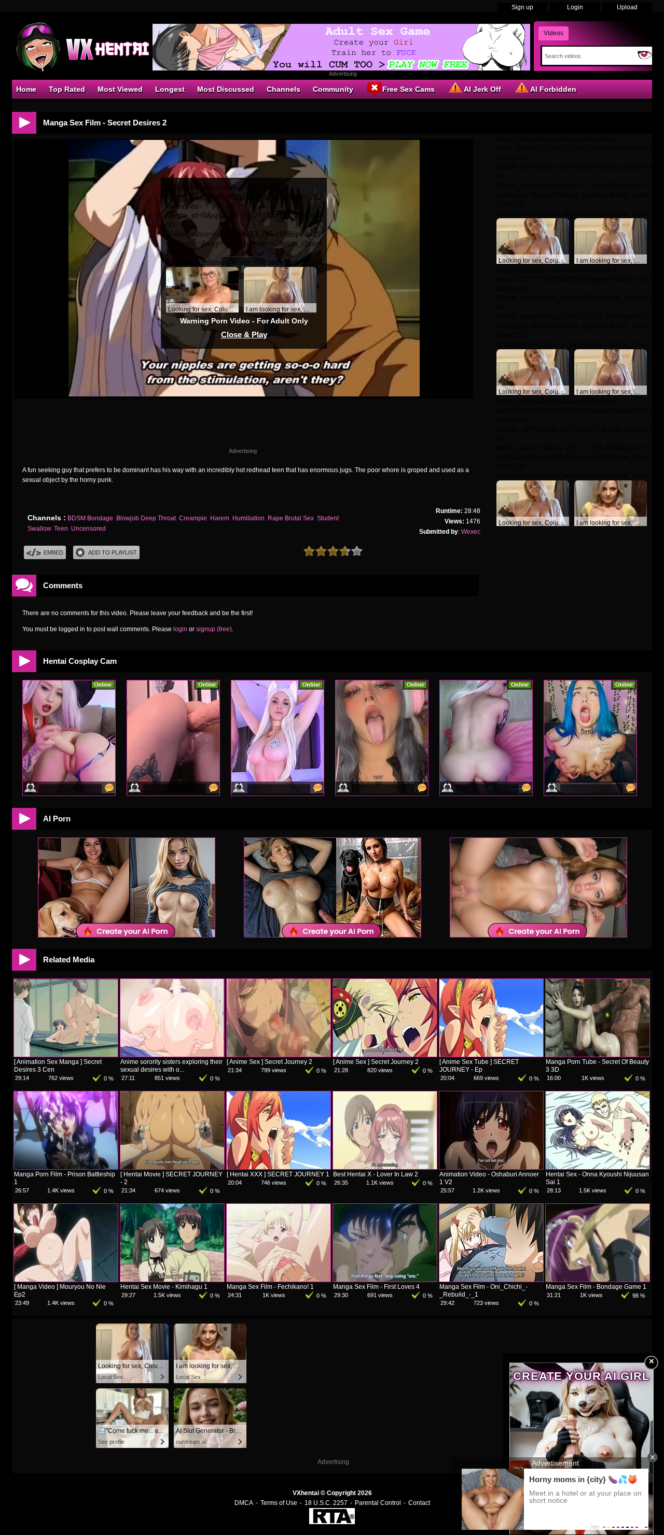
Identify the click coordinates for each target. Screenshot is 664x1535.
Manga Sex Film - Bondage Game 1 (596, 1286)
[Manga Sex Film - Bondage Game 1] (597, 1279)
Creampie (193, 518)
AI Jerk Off (482, 89)
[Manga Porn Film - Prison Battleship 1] (66, 1167)
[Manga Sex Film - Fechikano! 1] (278, 1279)
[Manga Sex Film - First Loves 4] (385, 1279)
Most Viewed (120, 89)
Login (575, 7)
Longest (170, 89)
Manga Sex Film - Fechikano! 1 (270, 1286)
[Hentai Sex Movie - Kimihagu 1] (172, 1279)
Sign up (522, 7)
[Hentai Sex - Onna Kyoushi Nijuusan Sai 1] (597, 1167)
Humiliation (248, 518)
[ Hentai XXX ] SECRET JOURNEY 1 (278, 1174)
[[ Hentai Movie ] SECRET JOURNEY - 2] (172, 1167)
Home (26, 89)
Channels (283, 89)
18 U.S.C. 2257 (326, 1502)
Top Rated (67, 89)
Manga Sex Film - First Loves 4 (376, 1286)
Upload (627, 7)
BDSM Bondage (90, 518)
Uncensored (88, 528)
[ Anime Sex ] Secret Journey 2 (269, 1061)
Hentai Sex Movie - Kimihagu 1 (164, 1286)
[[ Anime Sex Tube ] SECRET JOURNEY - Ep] (491, 1054)
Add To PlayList (112, 552)
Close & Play (244, 334)
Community (333, 89)
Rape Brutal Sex (291, 518)
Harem (219, 518)
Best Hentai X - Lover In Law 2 (375, 1174)
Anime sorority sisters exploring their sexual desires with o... (171, 1065)
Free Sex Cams (408, 89)
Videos (553, 33)
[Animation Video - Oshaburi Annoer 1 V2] (491, 1167)
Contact (419, 1502)
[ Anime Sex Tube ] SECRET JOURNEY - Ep (479, 1065)
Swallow (39, 528)
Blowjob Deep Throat (146, 518)
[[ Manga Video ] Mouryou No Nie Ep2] (66, 1279)
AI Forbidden (553, 89)
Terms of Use (278, 1502)
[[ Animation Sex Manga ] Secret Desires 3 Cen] (66, 1054)
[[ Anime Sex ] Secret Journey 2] (278, 1054)
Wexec (470, 531)
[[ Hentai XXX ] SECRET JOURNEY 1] (278, 1167)
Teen (61, 528)
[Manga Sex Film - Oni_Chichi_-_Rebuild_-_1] (491, 1279)
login (180, 629)
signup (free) (214, 629)
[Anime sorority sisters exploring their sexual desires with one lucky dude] (172, 1054)
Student (328, 518)
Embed (53, 552)
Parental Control (378, 1502)
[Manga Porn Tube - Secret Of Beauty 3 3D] (597, 1054)
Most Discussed (225, 89)
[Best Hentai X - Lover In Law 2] (385, 1167)
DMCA (243, 1502)
